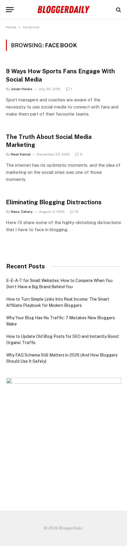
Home (11, 27)
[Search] (118, 9)
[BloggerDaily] (63, 9)
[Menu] (10, 9)
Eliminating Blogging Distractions (54, 202)
